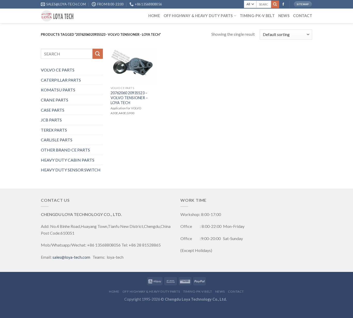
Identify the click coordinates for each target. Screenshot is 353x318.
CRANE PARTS (54, 99)
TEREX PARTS (54, 129)
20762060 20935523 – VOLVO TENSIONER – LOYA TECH (129, 98)
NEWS (283, 15)
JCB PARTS (51, 119)
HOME (154, 15)
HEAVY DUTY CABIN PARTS (67, 159)
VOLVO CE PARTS (57, 69)
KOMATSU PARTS (58, 89)
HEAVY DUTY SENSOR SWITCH (71, 169)
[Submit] (275, 4)
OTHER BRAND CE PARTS (65, 149)
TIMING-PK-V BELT (257, 15)
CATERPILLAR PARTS (61, 79)
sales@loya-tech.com (71, 257)
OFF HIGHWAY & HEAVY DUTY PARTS (198, 15)
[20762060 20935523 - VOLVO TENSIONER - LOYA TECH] (134, 66)
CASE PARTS (52, 109)
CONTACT (302, 15)
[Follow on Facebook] (283, 4)
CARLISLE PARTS (56, 139)
